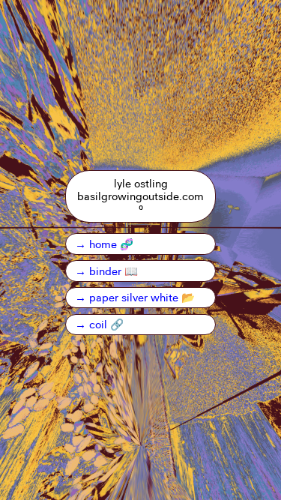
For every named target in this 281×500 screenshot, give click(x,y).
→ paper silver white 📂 (135, 296)
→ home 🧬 (104, 243)
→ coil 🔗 (99, 323)
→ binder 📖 (106, 270)
